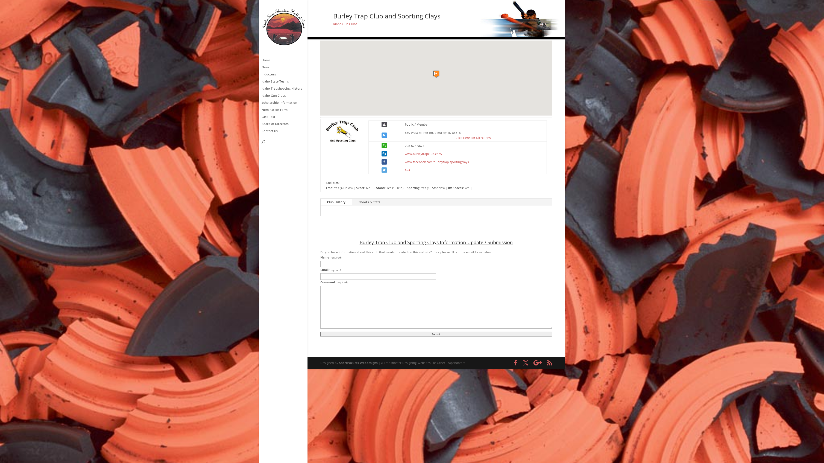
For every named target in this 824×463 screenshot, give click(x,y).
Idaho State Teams (275, 81)
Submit (436, 334)
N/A (407, 170)
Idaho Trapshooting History (282, 88)
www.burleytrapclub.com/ (423, 154)
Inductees (269, 74)
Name (331, 257)
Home (266, 60)
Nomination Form (275, 110)
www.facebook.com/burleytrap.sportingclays (437, 162)
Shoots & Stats (369, 202)
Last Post (268, 117)
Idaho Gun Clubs (274, 96)
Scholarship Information (279, 103)
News (266, 67)
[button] (436, 74)
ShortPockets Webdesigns (358, 363)
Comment (334, 282)
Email (330, 270)
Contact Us (270, 131)
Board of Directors (275, 124)
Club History (336, 202)
